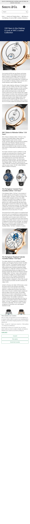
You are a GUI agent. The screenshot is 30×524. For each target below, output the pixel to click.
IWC (15, 76)
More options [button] (15, 339)
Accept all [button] (15, 335)
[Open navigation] (27, 7)
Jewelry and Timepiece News (13, 16)
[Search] (26, 11)
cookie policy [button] (4, 332)
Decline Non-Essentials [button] (15, 342)
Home (3, 16)
